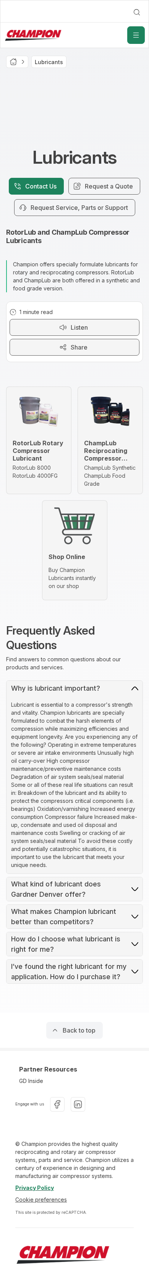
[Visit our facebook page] (57, 1104)
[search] (137, 12)
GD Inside (31, 1081)
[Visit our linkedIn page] (78, 1104)
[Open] (136, 35)
